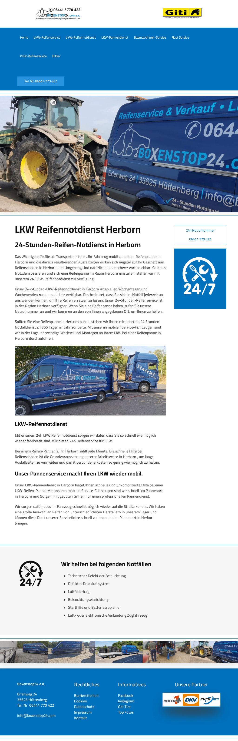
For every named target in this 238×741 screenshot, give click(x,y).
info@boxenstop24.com (36, 715)
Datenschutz (84, 706)
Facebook (125, 695)
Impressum (83, 712)
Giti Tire (124, 706)
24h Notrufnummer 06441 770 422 (200, 235)
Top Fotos (126, 712)
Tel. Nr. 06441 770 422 (40, 81)
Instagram (126, 701)
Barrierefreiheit (86, 695)
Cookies (80, 701)
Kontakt (80, 717)
